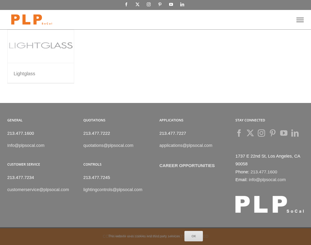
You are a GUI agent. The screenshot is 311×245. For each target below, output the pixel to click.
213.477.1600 (264, 171)
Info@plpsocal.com (25, 145)
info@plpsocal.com (267, 179)
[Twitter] (250, 133)
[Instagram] (261, 133)
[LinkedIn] (295, 133)
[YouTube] (283, 133)
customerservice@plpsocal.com (38, 189)
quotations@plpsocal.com (108, 145)
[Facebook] (239, 133)
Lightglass (24, 73)
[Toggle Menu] (300, 20)
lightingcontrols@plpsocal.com (112, 189)
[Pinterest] (272, 133)
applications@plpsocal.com (185, 145)
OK (193, 236)
